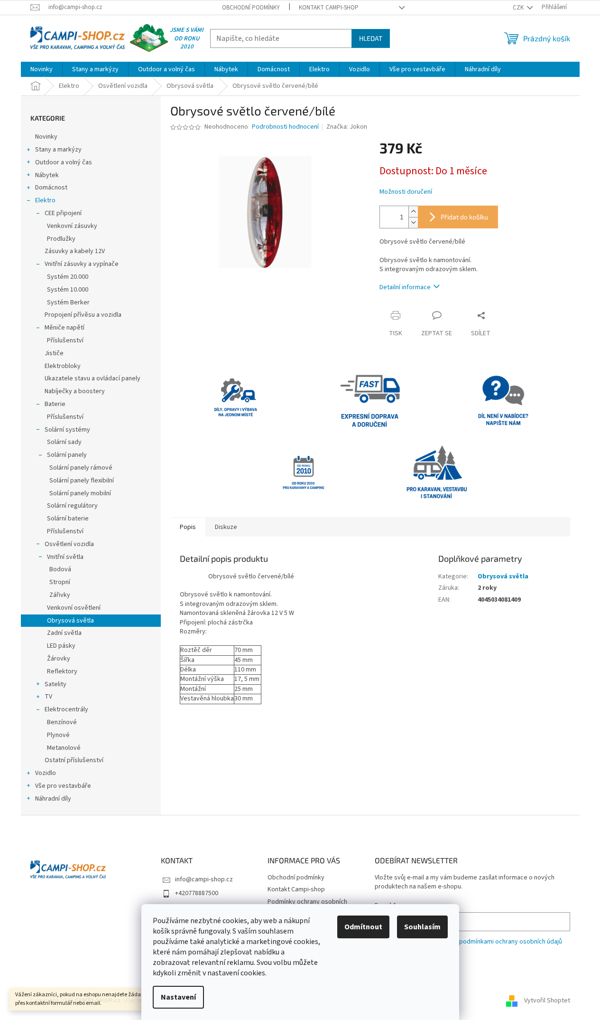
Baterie (55, 404)
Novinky (46, 137)
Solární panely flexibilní (81, 480)
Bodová (60, 569)
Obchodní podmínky (251, 7)
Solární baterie (68, 518)
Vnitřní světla (65, 557)
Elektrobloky (63, 366)
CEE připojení (63, 213)
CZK (519, 7)
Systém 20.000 (67, 277)
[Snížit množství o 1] (413, 222)
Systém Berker (68, 302)
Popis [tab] (188, 527)
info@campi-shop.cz (204, 879)
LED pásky (61, 646)
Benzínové (62, 722)
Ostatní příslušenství (74, 760)
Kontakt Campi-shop (329, 7)
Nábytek (47, 175)
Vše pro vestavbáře (63, 786)
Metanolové (64, 748)
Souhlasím (422, 927)
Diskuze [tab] (226, 527)
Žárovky (58, 658)
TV (48, 696)
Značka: (346, 127)
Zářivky (59, 595)
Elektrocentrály (66, 709)
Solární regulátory (72, 505)
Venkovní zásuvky (72, 226)
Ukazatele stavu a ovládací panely (92, 378)
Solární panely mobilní (80, 493)
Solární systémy (67, 429)
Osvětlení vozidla (69, 544)
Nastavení (178, 997)
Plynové (58, 735)
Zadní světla (64, 633)
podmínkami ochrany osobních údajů (510, 941)
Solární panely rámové (80, 467)
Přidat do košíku (464, 217)
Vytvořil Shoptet (547, 1000)
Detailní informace (405, 287)
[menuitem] (41, 69)
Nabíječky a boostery (75, 391)
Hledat (370, 38)
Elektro (45, 200)
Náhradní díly (53, 798)
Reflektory (62, 671)
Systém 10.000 (67, 289)
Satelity (55, 684)
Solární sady (64, 442)
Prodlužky (61, 239)
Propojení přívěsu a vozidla (83, 315)
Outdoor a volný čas (63, 162)
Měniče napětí (64, 327)
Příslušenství (65, 340)
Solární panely (67, 455)
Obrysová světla (70, 620)
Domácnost (51, 187)
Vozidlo (45, 773)
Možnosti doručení (405, 192)
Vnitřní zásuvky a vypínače (82, 264)
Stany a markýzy (58, 149)
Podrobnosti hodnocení (285, 127)
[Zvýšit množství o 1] (413, 211)
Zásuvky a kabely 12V (75, 251)
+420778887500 (196, 893)
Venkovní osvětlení (74, 608)
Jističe (54, 353)
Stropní (59, 582)
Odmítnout (363, 927)
